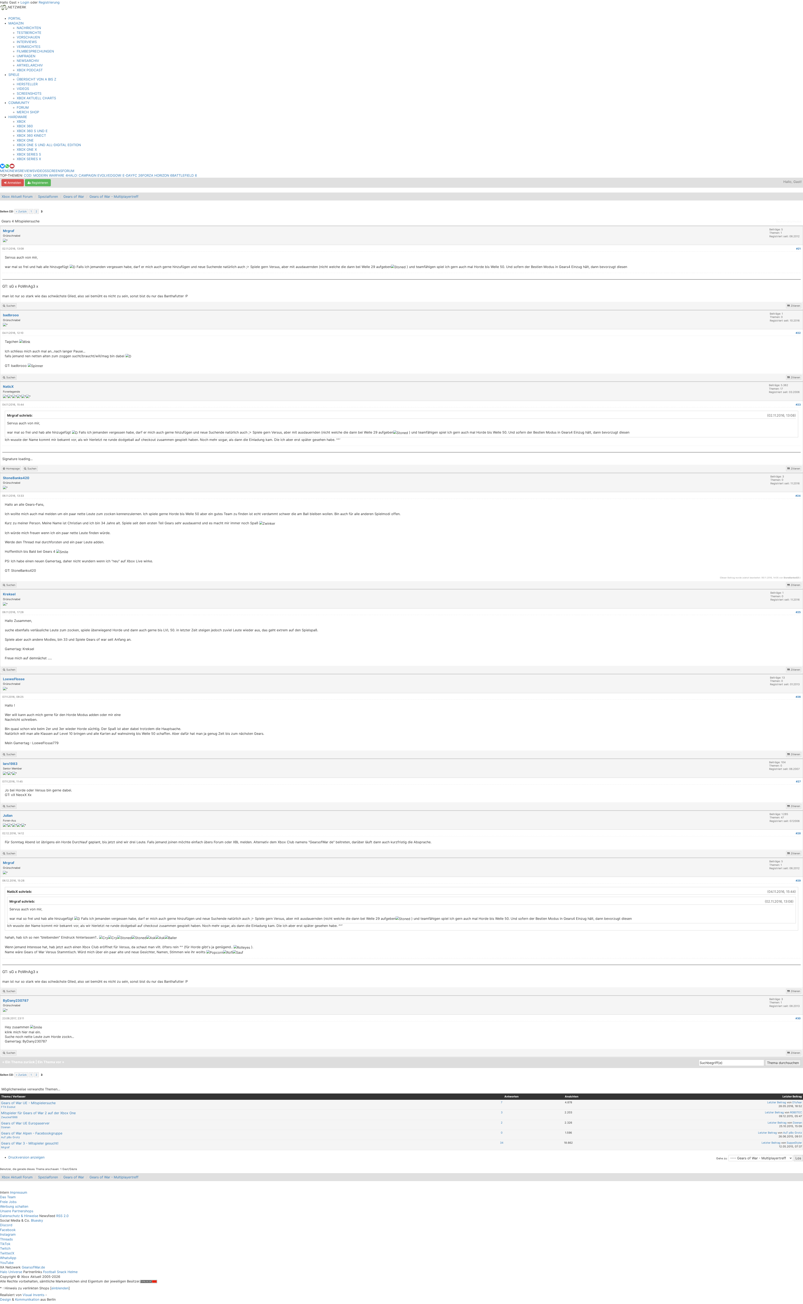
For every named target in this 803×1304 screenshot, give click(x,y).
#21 (798, 248)
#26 (798, 696)
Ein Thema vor (49, 1062)
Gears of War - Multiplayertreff (114, 196)
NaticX (8, 386)
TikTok (5, 1244)
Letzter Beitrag (776, 1102)
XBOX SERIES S (29, 154)
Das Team (8, 1197)
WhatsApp (8, 1258)
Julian (8, 815)
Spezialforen (48, 196)
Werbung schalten (14, 1206)
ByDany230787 (16, 1000)
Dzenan (5, 1127)
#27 (798, 781)
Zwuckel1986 (9, 1117)
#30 (798, 1018)
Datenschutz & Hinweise (19, 1216)
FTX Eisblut (8, 1107)
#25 (798, 612)
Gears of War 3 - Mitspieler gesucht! (29, 1143)
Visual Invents (33, 1295)
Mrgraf (8, 231)
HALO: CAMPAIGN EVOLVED (90, 175)
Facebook (8, 1230)
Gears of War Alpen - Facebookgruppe (31, 1133)
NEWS (15, 171)
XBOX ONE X (27, 149)
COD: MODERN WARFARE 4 (46, 175)
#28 (798, 833)
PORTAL (14, 18)
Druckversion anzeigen (26, 1157)
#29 (798, 880)
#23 (798, 404)
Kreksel (9, 594)
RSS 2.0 (62, 1216)
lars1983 (10, 764)
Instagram (8, 1234)
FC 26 (137, 175)
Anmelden (14, 182)
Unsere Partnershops (16, 1211)
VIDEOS (41, 171)
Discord (6, 1225)
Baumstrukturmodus (789, 221)
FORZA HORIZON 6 (157, 175)
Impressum (18, 1192)
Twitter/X (7, 1253)
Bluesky (37, 1220)
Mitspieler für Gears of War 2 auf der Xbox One (38, 1113)
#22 (798, 332)
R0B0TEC (796, 1112)
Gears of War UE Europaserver (25, 1123)
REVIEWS (27, 171)
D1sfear (797, 1102)
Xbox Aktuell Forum (17, 196)
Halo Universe (11, 1272)
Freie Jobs (8, 1202)
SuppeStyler (794, 1142)
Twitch (5, 1248)
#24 (798, 495)
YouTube (7, 1263)
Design (5, 1299)
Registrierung (49, 2)
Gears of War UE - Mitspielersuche (28, 1103)
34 (501, 1142)
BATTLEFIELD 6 (184, 175)
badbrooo (11, 315)
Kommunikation (27, 1299)
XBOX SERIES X (29, 159)
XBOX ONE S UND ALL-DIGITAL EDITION (49, 145)
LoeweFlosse (14, 679)
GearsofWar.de (33, 1267)
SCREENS (54, 171)
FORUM (68, 171)
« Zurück (21, 211)
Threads (6, 1239)
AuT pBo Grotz (10, 1137)
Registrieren (39, 182)
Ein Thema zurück (20, 1062)
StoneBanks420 (16, 478)
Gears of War (73, 196)
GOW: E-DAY (123, 175)
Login (24, 2)
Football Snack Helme (60, 1272)
